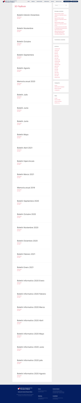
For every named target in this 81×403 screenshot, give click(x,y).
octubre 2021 (57, 50)
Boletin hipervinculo (25, 161)
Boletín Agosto (23, 68)
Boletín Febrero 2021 (26, 254)
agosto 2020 (57, 66)
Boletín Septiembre (25, 55)
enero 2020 (56, 75)
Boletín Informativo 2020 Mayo (30, 334)
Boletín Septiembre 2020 (28, 201)
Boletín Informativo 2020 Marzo (31, 307)
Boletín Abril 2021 (24, 148)
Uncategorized (57, 90)
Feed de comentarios (58, 101)
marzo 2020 (56, 72)
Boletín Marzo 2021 (25, 174)
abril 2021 (56, 53)
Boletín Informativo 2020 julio (30, 360)
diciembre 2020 (57, 59)
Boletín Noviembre (25, 28)
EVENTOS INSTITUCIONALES (59, 86)
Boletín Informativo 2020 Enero (30, 280)
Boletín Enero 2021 (25, 267)
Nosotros (33, 1)
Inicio (28, 1)
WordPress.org (57, 102)
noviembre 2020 (57, 61)
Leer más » (19, 18)
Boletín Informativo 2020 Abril (30, 320)
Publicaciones (46, 1)
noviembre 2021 (57, 48)
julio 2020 (56, 67)
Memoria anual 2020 (26, 81)
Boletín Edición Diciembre (28, 15)
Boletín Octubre (24, 41)
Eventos (52, 1)
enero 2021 (56, 58)
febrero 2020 (57, 74)
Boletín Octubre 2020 (26, 214)
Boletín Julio (22, 95)
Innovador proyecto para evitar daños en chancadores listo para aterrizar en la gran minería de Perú (61, 28)
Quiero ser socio (58, 1)
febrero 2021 (57, 56)
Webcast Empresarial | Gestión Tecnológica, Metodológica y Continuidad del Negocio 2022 (60, 33)
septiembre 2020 (57, 64)
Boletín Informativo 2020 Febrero (31, 294)
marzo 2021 (56, 55)
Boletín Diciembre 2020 (27, 241)
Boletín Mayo (22, 134)
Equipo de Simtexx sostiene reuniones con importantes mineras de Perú (60, 15)
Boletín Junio (22, 108)
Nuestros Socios (39, 1)
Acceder (56, 98)
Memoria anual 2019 (26, 187)
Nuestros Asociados (58, 88)
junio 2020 (56, 69)
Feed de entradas (57, 99)
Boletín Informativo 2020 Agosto (31, 373)
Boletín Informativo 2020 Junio (30, 347)
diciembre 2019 (57, 77)
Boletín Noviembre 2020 (27, 227)
